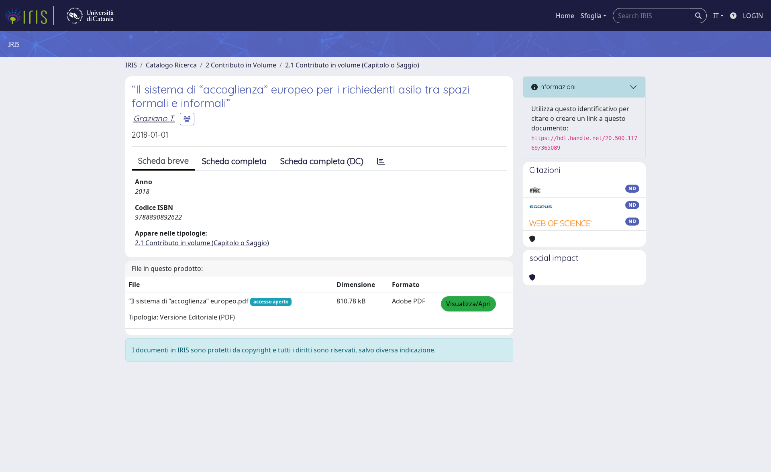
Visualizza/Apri (468, 303)
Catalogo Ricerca (171, 65)
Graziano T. (154, 118)
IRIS (131, 65)
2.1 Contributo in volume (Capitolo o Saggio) (352, 65)
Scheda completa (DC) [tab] (321, 161)
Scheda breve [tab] (163, 161)
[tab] (381, 161)
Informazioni (556, 87)
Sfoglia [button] (591, 15)
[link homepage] (29, 15)
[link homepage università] (90, 15)
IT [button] (716, 15)
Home (565, 15)
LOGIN (753, 15)
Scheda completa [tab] (234, 161)
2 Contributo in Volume (241, 65)
